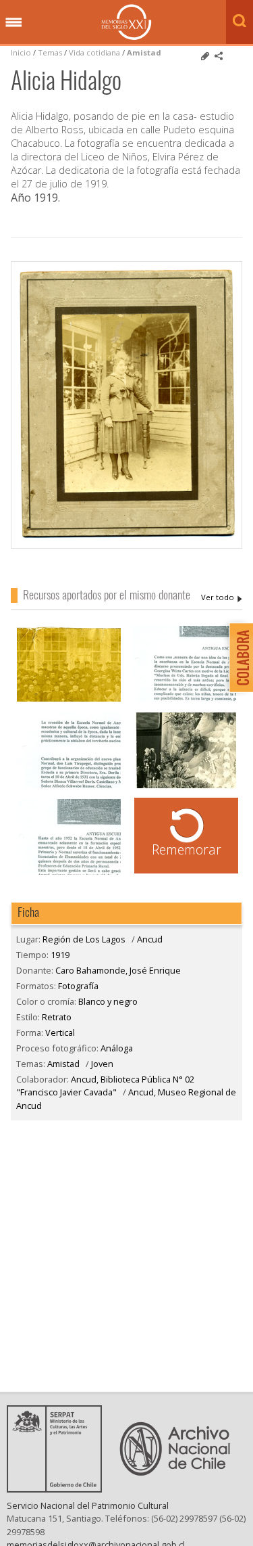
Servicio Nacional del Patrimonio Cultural (88, 1505)
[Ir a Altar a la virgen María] (184, 786)
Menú (13, 23)
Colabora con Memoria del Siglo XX (238, 657)
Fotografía (78, 986)
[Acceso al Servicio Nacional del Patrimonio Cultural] (59, 1488)
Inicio (21, 52)
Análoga (117, 1048)
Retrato (57, 1017)
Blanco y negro (108, 1001)
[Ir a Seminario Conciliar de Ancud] (69, 700)
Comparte (218, 56)
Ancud (150, 939)
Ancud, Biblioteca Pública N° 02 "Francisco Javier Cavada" (105, 1085)
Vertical (60, 1032)
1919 (60, 955)
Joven (102, 1064)
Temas (50, 52)
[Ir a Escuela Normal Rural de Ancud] (184, 700)
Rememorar (186, 849)
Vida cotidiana (95, 52)
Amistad (144, 52)
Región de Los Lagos (84, 939)
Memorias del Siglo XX (126, 22)
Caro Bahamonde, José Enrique (221, 597)
